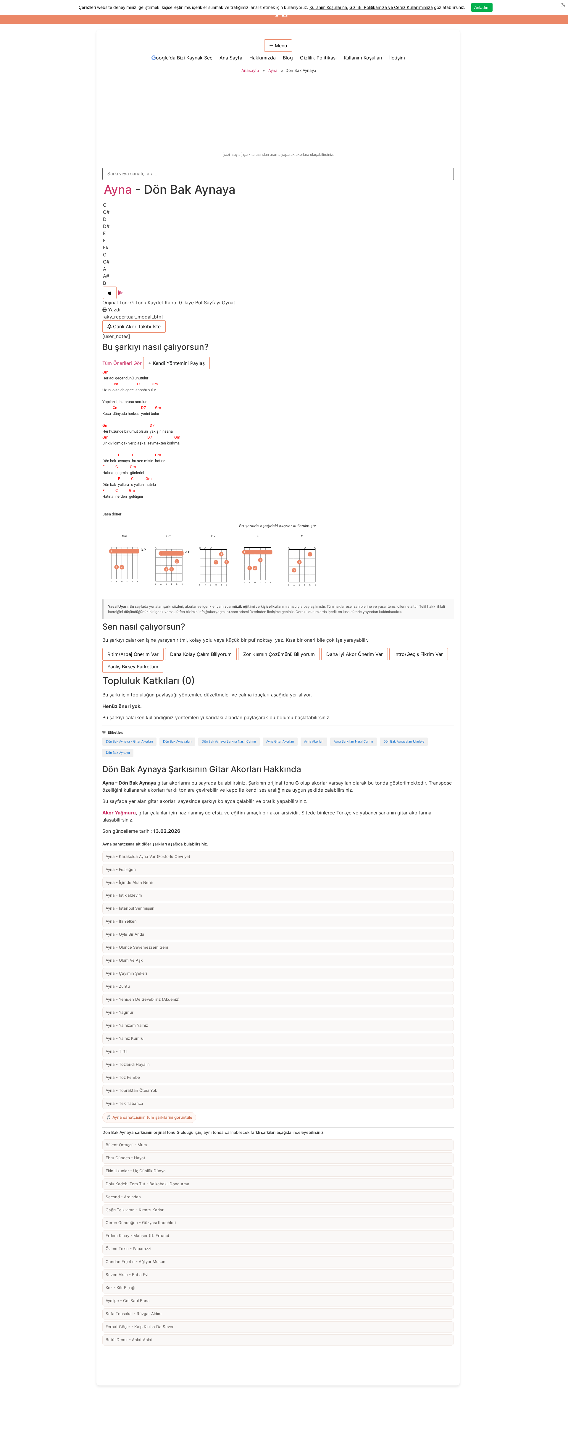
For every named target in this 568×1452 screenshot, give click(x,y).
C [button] (104, 205)
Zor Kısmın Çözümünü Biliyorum (279, 654)
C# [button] (106, 212)
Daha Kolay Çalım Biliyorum (201, 654)
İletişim (397, 58)
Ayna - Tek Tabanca (124, 1103)
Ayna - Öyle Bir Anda (125, 934)
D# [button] (106, 226)
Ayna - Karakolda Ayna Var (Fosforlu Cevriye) (148, 856)
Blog (288, 58)
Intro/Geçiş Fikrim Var (418, 654)
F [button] (104, 240)
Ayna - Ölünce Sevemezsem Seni (137, 947)
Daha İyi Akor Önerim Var (354, 654)
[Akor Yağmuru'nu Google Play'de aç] (120, 293)
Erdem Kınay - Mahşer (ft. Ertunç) (137, 1235)
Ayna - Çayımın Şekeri (126, 973)
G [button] (104, 255)
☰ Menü (278, 45)
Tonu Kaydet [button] (150, 302)
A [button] (104, 269)
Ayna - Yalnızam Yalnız (127, 1025)
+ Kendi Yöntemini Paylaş (176, 363)
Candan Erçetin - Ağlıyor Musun (135, 1261)
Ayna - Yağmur (119, 1012)
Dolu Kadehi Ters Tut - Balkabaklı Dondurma (147, 1183)
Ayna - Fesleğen (121, 869)
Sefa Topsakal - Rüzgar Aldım (134, 1313)
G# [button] (106, 262)
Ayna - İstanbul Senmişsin (130, 908)
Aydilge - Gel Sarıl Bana (128, 1300)
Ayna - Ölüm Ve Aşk (124, 960)
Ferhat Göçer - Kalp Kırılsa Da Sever (140, 1326)
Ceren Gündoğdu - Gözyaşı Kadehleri (141, 1222)
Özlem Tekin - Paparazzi (128, 1248)
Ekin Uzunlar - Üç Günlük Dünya (136, 1170)
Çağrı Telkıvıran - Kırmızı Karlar (135, 1209)
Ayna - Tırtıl (116, 1051)
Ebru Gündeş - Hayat (125, 1157)
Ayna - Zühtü (118, 986)
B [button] (104, 283)
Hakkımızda (262, 58)
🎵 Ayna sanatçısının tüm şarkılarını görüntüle (149, 1117)
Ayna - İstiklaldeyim (124, 895)
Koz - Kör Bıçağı (120, 1287)
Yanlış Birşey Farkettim (132, 667)
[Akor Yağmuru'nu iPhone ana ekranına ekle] (110, 293)
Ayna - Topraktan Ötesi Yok (131, 1090)
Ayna (272, 70)
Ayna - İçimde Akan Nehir (129, 882)
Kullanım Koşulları (363, 58)
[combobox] (278, 174)
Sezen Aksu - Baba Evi (127, 1274)
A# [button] (106, 276)
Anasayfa (250, 70)
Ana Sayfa (231, 58)
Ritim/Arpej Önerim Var (133, 654)
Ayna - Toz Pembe (123, 1077)
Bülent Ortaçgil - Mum (126, 1144)
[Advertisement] (278, 113)
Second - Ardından (123, 1196)
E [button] (104, 233)
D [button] (104, 219)
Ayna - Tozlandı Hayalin (128, 1064)
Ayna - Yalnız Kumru (124, 1038)
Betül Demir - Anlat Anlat (129, 1339)
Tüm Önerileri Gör (122, 363)
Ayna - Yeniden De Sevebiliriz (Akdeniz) (143, 999)
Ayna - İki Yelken (121, 921)
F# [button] (106, 247)
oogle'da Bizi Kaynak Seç (184, 58)
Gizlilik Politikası (318, 58)
